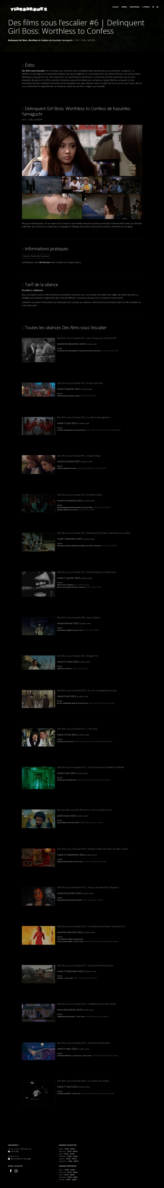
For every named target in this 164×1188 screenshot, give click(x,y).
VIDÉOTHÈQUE (135, 7)
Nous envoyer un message (20, 1159)
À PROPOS (145, 7)
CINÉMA (124, 7)
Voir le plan (14, 1151)
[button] (82, 150)
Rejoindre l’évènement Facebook (36, 256)
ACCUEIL (115, 7)
